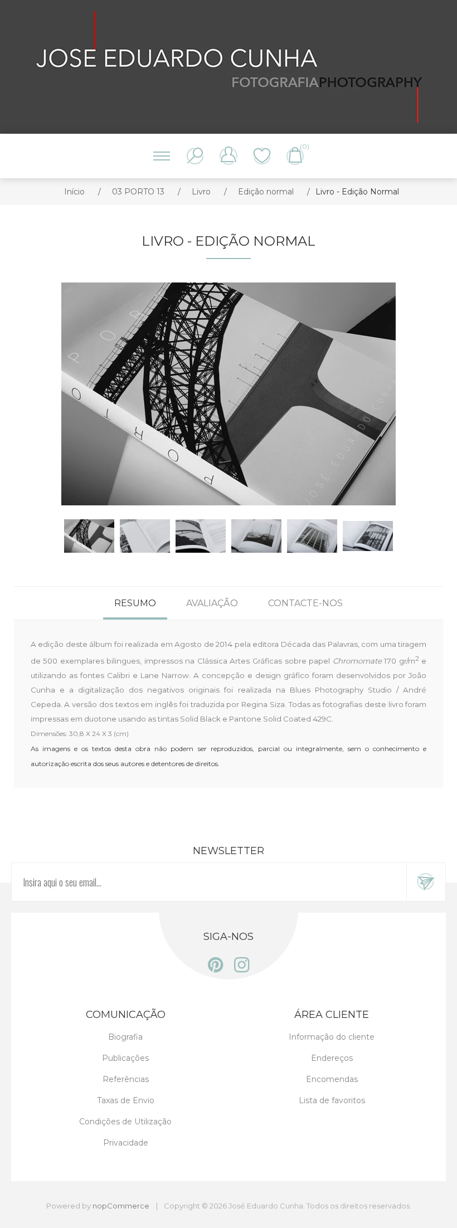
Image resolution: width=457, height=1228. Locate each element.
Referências (126, 1079)
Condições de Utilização (125, 1122)
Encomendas (332, 1079)
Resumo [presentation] (135, 603)
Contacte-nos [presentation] (305, 603)
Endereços (332, 1058)
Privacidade (125, 1143)
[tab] (135, 603)
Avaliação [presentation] (212, 603)
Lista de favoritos (262, 156)
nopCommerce (121, 1205)
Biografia (125, 1037)
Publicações (125, 1058)
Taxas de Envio (125, 1100)
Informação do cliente (332, 1037)
